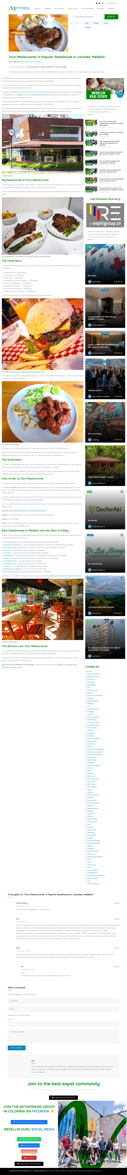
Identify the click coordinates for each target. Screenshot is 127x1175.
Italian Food (91, 774)
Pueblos (90, 826)
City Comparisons (93, 715)
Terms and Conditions (85, 1169)
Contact (51, 1169)
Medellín (90, 796)
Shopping (90, 847)
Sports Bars (91, 852)
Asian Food (91, 678)
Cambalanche (8, 555)
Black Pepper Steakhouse (13, 569)
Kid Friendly (91, 780)
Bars (88, 686)
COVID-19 (90, 729)
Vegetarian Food (93, 877)
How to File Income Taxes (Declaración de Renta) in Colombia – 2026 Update (112, 124)
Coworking (91, 732)
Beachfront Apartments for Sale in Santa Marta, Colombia (104, 647)
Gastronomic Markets (94, 753)
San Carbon (8, 550)
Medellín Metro (16, 487)
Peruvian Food (92, 820)
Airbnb (89, 670)
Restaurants (20, 67)
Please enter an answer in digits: (19, 1014)
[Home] (19, 8)
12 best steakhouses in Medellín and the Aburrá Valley (62, 576)
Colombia (96, 23)
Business (90, 697)
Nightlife (90, 809)
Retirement (91, 831)
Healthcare (91, 761)
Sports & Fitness (92, 850)
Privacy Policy (71, 1169)
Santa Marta (91, 834)
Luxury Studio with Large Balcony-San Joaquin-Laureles (103, 344)
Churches (90, 713)
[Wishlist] (121, 245)
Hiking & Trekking (93, 764)
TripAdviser (8, 95)
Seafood (90, 836)
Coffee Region (92, 718)
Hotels (89, 769)
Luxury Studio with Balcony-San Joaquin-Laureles (102, 316)
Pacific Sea (90, 812)
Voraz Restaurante (10, 561)
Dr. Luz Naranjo (95, 562)
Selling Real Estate (93, 842)
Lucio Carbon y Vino (11, 542)
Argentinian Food (93, 675)
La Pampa (7, 553)
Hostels (89, 766)
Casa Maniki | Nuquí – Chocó (100, 475)
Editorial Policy (60, 1169)
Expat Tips (90, 742)
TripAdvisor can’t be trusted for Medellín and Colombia (35, 95)
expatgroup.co (94, 389)
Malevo (6, 558)
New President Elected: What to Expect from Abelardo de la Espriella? (110, 144)
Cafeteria (90, 702)
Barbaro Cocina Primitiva (12, 545)
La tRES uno (8, 566)
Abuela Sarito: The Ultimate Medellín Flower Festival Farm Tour (112, 181)
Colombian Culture (93, 721)
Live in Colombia (93, 793)
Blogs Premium (92, 689)
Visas (86, 23)
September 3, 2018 (24, 904)
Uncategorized (92, 871)
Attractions (91, 681)
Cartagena (90, 710)
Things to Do (91, 863)
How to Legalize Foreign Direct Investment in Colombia (110, 163)
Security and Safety (93, 839)
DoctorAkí (92, 519)
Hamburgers (91, 756)
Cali (88, 705)
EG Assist (92, 274)
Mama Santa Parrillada (12, 572)
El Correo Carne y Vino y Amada (15, 547)
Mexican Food (92, 799)
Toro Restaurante (10, 564)
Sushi (89, 858)
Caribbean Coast (93, 707)
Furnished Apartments (95, 750)
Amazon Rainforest (94, 672)
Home (12, 67)
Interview (90, 772)
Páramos (90, 815)
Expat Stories (91, 740)
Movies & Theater (93, 801)
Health (106, 23)
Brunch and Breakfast (94, 694)
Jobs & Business (92, 777)
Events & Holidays (93, 737)
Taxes (89, 860)
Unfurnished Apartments (96, 874)
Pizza (89, 823)
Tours (89, 866)
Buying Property (93, 699)
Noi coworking (94, 432)
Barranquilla (91, 683)
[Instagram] (102, 3)
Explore (89, 745)
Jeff (32, 1059)
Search (111, 17)
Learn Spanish (92, 785)
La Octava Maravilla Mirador (101, 605)
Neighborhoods (92, 807)
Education (90, 734)
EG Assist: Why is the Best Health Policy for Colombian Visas (110, 172)
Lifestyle (90, 791)
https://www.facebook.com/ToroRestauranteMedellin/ (27, 511)
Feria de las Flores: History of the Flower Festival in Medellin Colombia (111, 190)
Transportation (92, 868)
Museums (90, 804)
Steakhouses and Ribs (94, 855)
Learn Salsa (91, 783)
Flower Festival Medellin (95, 748)
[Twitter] (99, 3)
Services (90, 844)
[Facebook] (96, 3)
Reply (117, 901)
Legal (89, 788)
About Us (98, 1169)
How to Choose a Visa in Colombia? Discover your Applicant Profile (111, 154)
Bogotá (89, 691)
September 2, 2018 (24, 920)
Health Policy (91, 758)
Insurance (88, 27)
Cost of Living (92, 726)
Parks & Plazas (92, 817)
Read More (90, 238)
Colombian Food (92, 723)
